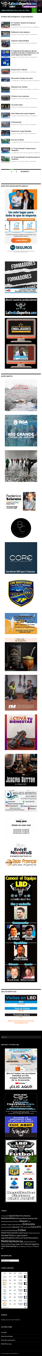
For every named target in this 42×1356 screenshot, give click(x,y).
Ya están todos (17, 105)
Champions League (6, 1224)
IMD (15, 1235)
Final (25, 1227)
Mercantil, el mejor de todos (22, 78)
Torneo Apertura (21, 1246)
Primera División (6, 1244)
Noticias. (18, 1241)
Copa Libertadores (17, 1224)
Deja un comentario (33, 27)
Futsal (29, 1227)
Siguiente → (26, 171)
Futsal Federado (13, 1230)
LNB (17, 1238)
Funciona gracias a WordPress (10, 1353)
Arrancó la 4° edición (19, 70)
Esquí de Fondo (5, 1227)
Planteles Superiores (30, 1241)
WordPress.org (6, 1344)
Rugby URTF (20, 1244)
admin (25, 27)
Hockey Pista (7, 1235)
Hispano (26, 1233)
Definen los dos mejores (20, 32)
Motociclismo (33, 1238)
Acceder (4, 1332)
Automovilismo (8, 1218)
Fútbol (22, 1230)
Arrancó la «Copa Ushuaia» (21, 131)
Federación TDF (17, 1227)
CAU (29, 1221)
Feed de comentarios (8, 1340)
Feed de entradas (7, 1336)
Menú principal (39, 10)
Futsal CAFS (4, 1230)
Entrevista (29, 1224)
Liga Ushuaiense (8, 1238)
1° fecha (3, 1216)
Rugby (13, 1244)
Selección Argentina (31, 1244)
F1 (11, 1227)
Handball (20, 1233)
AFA (7, 1216)
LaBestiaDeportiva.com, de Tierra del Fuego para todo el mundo (16, 10)
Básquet (24, 1221)
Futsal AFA (36, 1227)
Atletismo (27, 1216)
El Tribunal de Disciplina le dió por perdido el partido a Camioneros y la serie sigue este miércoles (25, 53)
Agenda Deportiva (16, 1216)
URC (2, 1248)
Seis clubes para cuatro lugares (23, 113)
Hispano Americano (34, 1233)
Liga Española (22, 1235)
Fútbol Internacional (9, 1233)
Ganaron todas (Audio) (20, 41)
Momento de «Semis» (19, 87)
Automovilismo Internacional (26, 1218)
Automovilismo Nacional (7, 1221)
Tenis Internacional (8, 1246)
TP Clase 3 (36, 1246)
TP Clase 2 (29, 1246)
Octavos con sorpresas (20, 96)
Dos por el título (17, 140)
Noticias (7, 1241)
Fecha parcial (16, 122)
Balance (17, 1221)
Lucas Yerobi (23, 1238)
